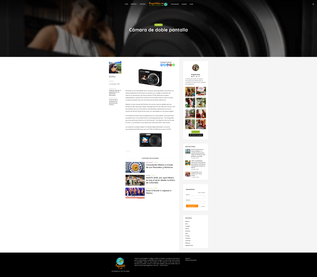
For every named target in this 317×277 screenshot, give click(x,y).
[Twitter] (164, 65)
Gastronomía (175, 4)
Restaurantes (149, 188)
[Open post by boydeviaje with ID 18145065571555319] (190, 92)
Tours (191, 4)
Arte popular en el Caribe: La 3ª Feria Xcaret (196, 173)
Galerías (184, 4)
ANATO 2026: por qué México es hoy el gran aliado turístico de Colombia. (160, 180)
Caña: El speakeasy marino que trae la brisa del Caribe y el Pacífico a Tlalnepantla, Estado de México (198, 164)
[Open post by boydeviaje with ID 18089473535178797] (190, 113)
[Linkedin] (167, 65)
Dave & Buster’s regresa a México (158, 191)
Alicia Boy (112, 76)
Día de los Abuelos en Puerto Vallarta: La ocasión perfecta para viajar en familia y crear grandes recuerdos (198, 153)
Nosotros (187, 258)
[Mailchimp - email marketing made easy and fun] (202, 206)
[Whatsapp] (173, 65)
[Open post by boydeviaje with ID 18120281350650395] (201, 103)
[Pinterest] (170, 65)
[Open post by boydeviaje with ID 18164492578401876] (201, 113)
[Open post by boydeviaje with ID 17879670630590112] (190, 103)
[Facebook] (161, 65)
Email (188, 194)
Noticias (142, 4)
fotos (127, 151)
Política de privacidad (190, 260)
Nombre (188, 200)
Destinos (133, 4)
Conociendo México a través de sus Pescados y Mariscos (159, 166)
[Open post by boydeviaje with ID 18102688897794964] (190, 124)
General (158, 25)
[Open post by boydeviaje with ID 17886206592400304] (201, 124)
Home (126, 4)
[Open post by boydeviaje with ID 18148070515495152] (201, 92)
